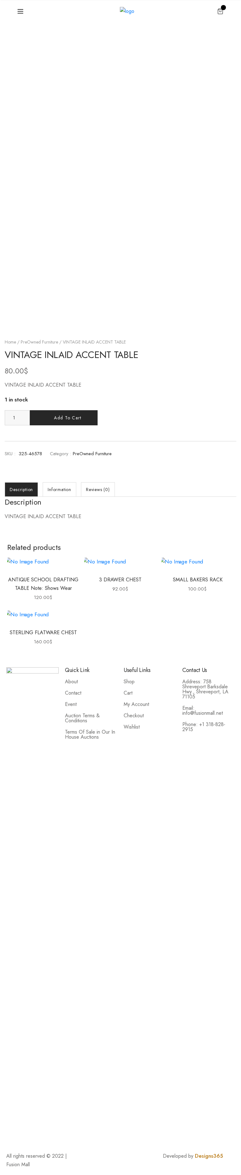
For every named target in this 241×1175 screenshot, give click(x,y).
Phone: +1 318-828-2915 (203, 727)
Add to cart (67, 418)
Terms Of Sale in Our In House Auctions (90, 734)
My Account (136, 704)
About (71, 681)
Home (10, 342)
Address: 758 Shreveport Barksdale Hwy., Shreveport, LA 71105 (205, 689)
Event (71, 704)
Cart (128, 693)
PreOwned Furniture (39, 342)
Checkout (134, 715)
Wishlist (132, 726)
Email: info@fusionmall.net (202, 710)
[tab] (21, 489)
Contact (73, 693)
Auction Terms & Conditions (82, 718)
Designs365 (209, 1156)
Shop (129, 681)
